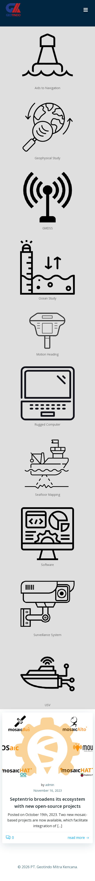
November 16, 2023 (47, 790)
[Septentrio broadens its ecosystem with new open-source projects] (47, 745)
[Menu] (85, 10)
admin (49, 785)
